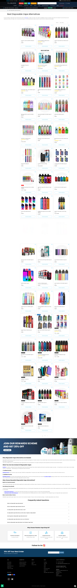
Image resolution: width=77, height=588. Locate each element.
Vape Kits (21, 5)
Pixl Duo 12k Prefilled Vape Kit (26, 211)
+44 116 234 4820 (60, 562)
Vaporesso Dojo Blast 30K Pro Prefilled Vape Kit (27, 187)
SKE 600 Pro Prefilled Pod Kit (25, 138)
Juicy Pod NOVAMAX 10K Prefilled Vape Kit (44, 114)
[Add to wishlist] (35, 25)
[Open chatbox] (75, 586)
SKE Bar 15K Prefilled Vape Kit (59, 114)
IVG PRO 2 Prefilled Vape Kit (42, 283)
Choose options (28, 46)
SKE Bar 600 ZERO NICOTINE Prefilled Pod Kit (44, 90)
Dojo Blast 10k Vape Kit (25, 65)
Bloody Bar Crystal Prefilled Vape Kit (44, 138)
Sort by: (57, 22)
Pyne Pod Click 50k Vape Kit (42, 65)
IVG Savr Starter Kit (58, 330)
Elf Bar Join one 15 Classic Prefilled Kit (61, 402)
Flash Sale (21, 3)
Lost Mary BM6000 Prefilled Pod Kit (43, 40)
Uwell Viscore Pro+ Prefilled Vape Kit (27, 306)
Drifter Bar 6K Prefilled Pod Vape (60, 354)
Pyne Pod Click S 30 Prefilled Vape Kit (27, 259)
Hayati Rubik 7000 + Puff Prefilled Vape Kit (28, 89)
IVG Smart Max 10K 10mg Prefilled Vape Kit (45, 259)
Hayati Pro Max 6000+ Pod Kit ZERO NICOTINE (43, 237)
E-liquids (15, 5)
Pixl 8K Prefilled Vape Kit (25, 283)
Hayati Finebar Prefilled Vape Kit (26, 330)
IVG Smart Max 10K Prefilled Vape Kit (60, 187)
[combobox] (47, 3)
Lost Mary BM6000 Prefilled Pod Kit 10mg (44, 306)
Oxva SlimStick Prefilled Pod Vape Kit (61, 259)
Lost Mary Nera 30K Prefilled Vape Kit (61, 163)
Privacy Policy (34, 564)
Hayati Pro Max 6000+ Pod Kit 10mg (60, 211)
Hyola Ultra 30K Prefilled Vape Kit (60, 236)
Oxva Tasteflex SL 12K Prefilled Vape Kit (61, 283)
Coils (39, 5)
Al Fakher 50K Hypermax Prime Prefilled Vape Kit (44, 212)
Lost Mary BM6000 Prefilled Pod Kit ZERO (27, 236)
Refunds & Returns (23, 563)
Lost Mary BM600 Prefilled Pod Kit (60, 89)
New (29, 3)
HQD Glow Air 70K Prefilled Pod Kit (60, 379)
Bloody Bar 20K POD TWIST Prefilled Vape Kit (61, 139)
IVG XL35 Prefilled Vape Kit (42, 402)
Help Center (9, 567)
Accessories (52, 5)
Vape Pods (26, 5)
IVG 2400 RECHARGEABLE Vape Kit (43, 354)
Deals (26, 3)
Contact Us (9, 564)
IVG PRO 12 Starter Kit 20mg (42, 163)
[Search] (56, 3)
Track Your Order (10, 568)
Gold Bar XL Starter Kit (25, 379)
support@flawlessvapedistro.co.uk (63, 563)
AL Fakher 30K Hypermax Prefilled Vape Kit (28, 402)
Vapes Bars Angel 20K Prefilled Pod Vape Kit (44, 187)
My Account (9, 563)
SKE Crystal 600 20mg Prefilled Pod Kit (61, 65)
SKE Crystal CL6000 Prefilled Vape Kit (44, 330)
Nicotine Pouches (45, 5)
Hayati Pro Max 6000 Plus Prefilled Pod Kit (61, 40)
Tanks (31, 5)
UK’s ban (26, 17)
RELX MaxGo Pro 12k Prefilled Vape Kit (27, 354)
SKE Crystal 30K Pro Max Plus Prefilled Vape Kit (27, 114)
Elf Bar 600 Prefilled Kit (25, 163)
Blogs (58, 5)
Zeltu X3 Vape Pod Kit (41, 379)
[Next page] (47, 436)
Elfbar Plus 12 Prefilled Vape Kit (60, 306)
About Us (33, 562)
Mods (35, 5)
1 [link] (42, 435)
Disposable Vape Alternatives (49, 572)
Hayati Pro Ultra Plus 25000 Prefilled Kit (27, 40)
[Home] (7, 10)
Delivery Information (23, 562)
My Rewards (9, 562)
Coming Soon (33, 3)
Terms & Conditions (23, 564)
